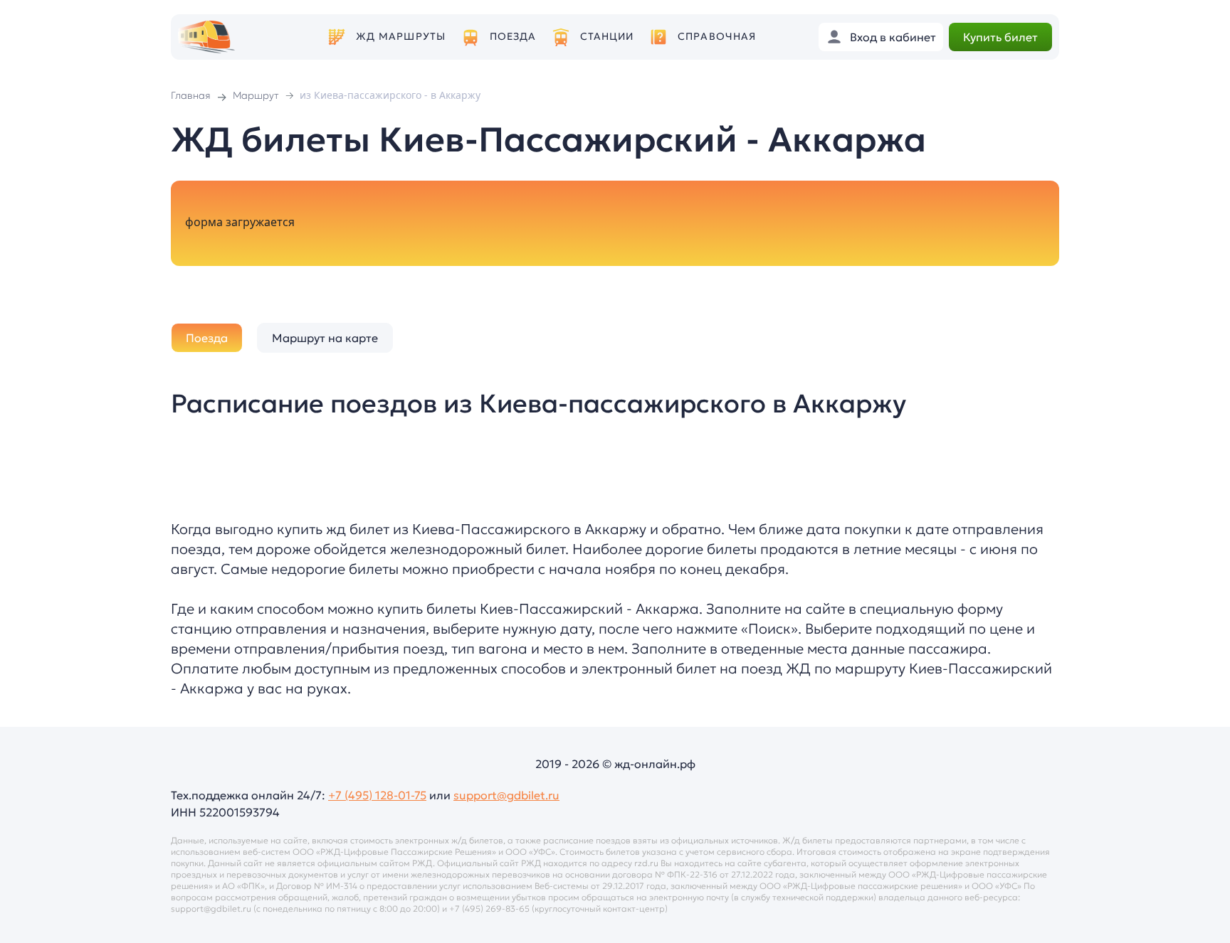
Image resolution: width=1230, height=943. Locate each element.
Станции (607, 37)
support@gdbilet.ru (506, 795)
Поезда (513, 37)
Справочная (717, 37)
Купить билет (1000, 37)
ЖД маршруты (401, 37)
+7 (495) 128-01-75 (377, 795)
